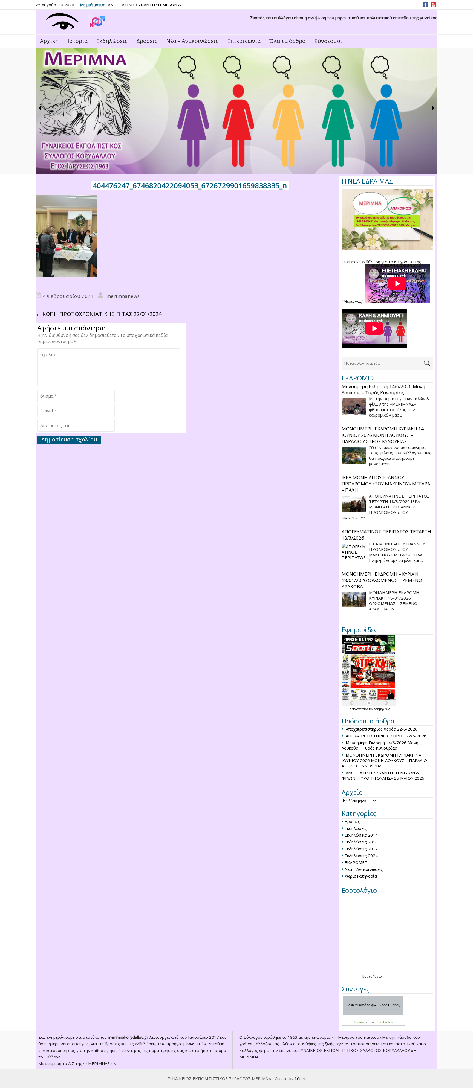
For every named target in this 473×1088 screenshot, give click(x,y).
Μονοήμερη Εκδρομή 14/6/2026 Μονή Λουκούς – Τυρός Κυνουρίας (380, 745)
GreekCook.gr (384, 1021)
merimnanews (123, 296)
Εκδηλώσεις (112, 41)
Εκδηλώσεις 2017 (361, 848)
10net (300, 1078)
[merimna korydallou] (72, 21)
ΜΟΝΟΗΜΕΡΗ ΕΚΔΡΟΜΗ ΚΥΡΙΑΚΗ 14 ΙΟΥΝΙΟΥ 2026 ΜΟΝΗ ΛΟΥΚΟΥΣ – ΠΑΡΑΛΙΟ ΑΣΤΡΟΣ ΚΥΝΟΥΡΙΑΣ (384, 760)
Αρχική (49, 41)
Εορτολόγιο (372, 976)
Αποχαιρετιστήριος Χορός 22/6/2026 (381, 729)
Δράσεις (146, 41)
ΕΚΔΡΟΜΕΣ (356, 862)
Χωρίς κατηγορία (361, 876)
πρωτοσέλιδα (360, 709)
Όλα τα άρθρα (287, 41)
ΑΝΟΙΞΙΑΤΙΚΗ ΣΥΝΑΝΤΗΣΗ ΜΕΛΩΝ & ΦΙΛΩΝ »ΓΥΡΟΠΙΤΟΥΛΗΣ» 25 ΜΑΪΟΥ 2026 (383, 775)
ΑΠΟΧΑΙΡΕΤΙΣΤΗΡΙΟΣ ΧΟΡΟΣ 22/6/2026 (386, 735)
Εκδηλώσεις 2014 (361, 835)
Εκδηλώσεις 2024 (361, 855)
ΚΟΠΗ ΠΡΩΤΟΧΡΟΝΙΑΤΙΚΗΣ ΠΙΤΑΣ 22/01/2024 (98, 314)
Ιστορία (78, 41)
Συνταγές (359, 1021)
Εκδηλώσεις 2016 (361, 842)
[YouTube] (433, 4)
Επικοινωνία (244, 41)
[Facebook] (425, 4)
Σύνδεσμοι (328, 41)
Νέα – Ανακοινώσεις (192, 41)
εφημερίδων (382, 709)
